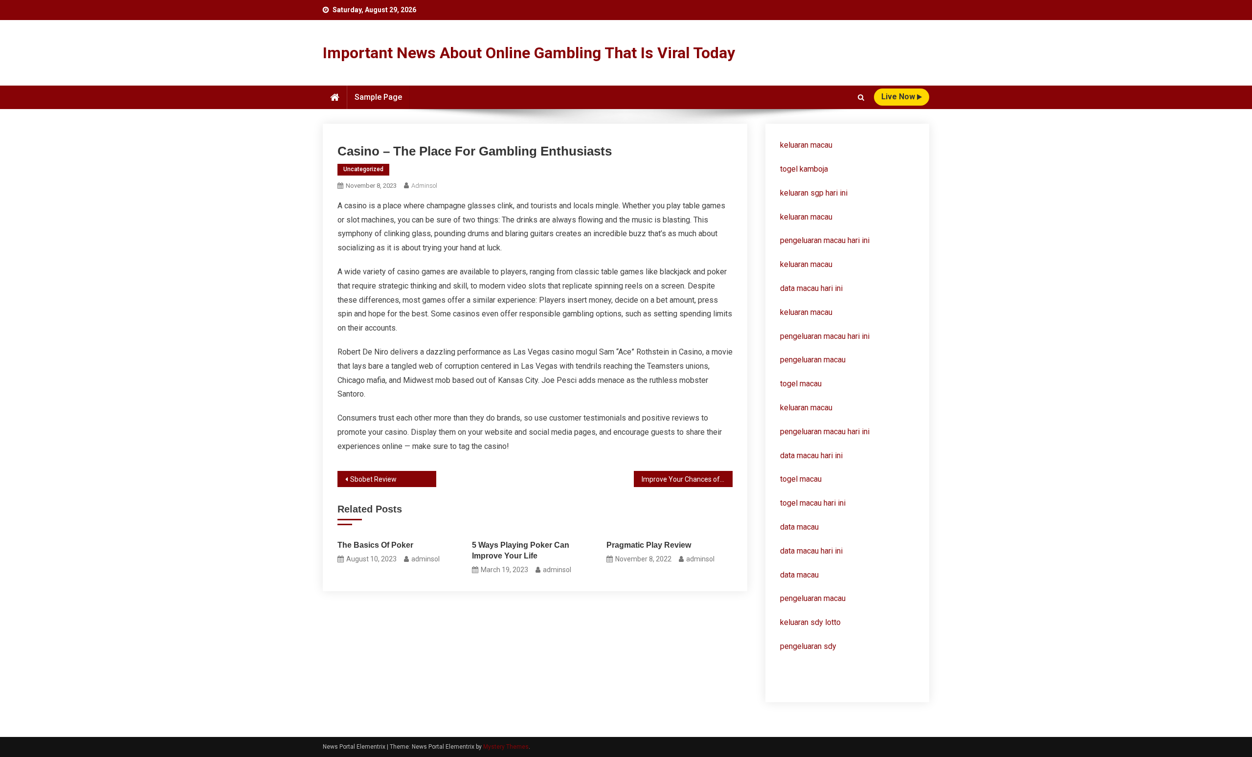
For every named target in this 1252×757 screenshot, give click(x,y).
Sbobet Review (373, 479)
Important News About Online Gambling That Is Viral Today (529, 53)
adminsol (424, 185)
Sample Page (378, 97)
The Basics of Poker (375, 545)
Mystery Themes (506, 746)
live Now (899, 96)
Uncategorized (363, 169)
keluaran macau (806, 217)
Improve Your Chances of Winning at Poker (687, 479)
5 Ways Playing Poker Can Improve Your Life (520, 550)
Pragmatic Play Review (648, 545)
